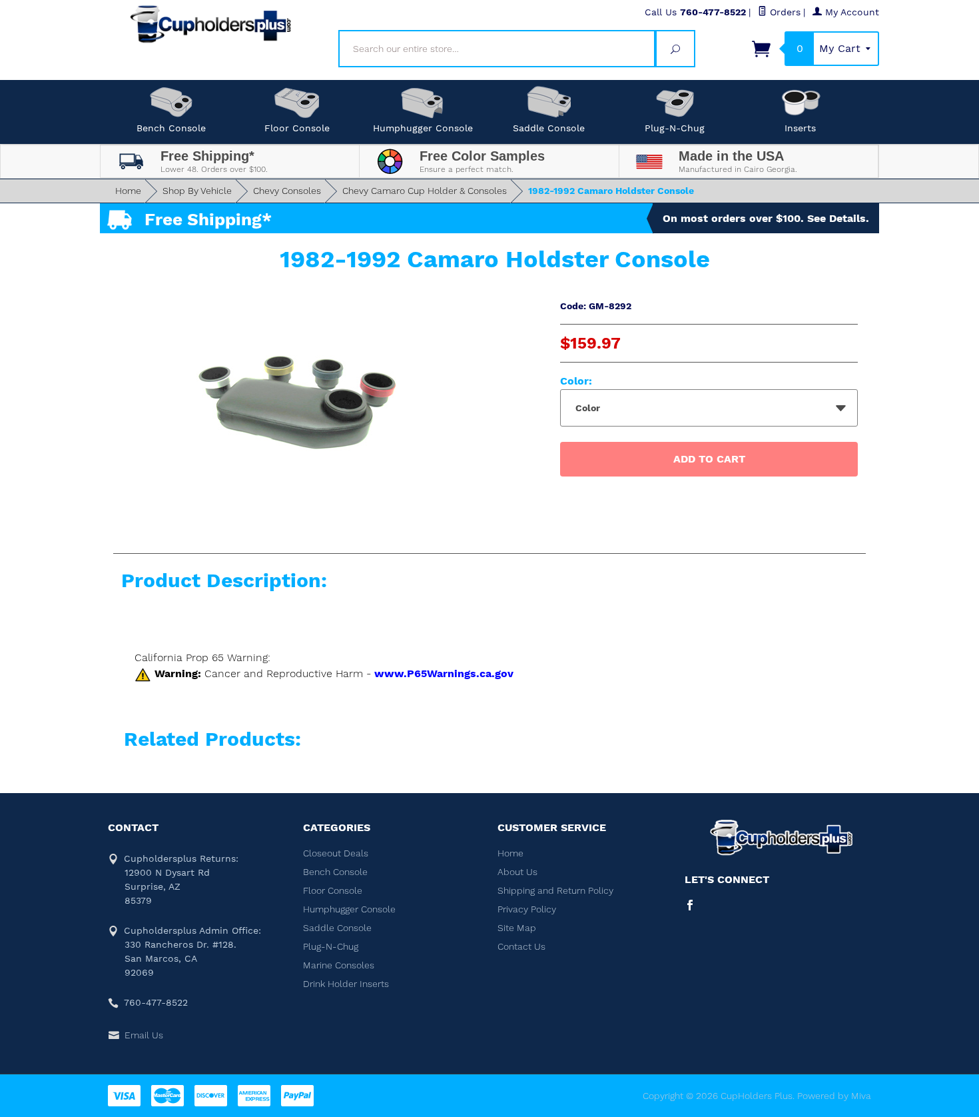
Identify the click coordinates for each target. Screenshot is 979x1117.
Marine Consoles (338, 965)
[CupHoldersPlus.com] (211, 24)
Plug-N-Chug (675, 128)
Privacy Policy (526, 909)
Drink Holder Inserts (346, 983)
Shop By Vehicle (197, 190)
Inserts (800, 128)
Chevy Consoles (287, 190)
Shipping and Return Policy (555, 890)
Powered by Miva (834, 1095)
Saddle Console (549, 128)
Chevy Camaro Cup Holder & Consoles (424, 190)
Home (128, 190)
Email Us (144, 1035)
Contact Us (521, 946)
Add (709, 459)
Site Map (516, 927)
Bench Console (171, 128)
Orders (784, 12)
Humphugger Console (423, 128)
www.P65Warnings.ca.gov (443, 673)
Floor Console (297, 128)
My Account (850, 12)
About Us (517, 871)
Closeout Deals (335, 853)
